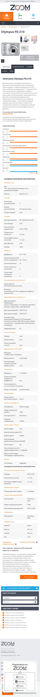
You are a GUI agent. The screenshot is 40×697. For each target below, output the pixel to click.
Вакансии (4, 650)
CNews (7, 1)
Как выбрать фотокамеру (18, 588)
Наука (20, 18)
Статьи (4, 71)
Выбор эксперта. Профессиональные (16, 627)
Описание (6, 66)
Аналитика (14, 1)
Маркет (32, 1)
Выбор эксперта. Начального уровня (15, 625)
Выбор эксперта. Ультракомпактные (15, 622)
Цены (11, 71)
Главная (3, 26)
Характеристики (18, 66)
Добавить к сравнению (30, 57)
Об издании (5, 648)
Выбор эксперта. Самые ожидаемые (15, 617)
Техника (7, 18)
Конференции (24, 1)
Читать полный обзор (29, 577)
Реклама (12, 648)
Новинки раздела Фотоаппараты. (14, 615)
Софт (33, 18)
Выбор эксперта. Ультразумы (13, 620)
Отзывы (29, 66)
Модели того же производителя (14, 612)
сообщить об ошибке (27, 542)
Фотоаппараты (13, 26)
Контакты (11, 650)
